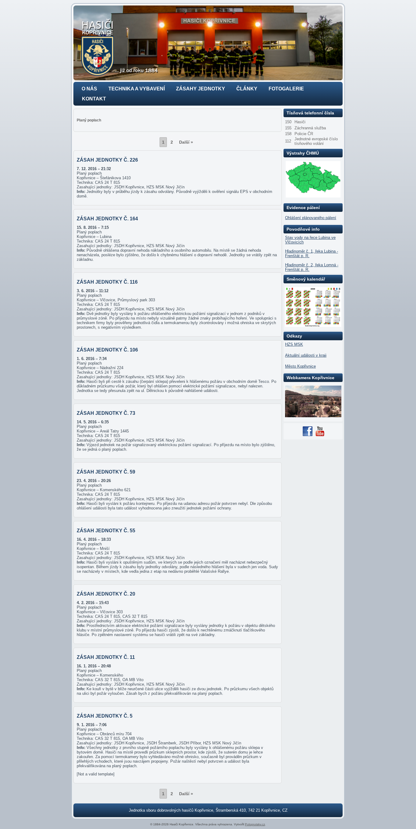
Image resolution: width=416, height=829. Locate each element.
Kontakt (94, 98)
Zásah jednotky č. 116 (107, 282)
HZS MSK (294, 344)
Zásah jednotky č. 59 (106, 471)
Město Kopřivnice (300, 366)
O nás (89, 88)
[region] (208, 42)
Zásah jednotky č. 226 (107, 160)
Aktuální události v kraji (305, 355)
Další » (186, 142)
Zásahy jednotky (200, 88)
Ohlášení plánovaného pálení (310, 217)
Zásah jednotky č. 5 (104, 716)
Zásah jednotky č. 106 (107, 349)
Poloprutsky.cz (255, 824)
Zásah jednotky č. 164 (107, 218)
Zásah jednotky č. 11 (106, 657)
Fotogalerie (286, 88)
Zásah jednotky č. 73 (106, 413)
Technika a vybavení (136, 88)
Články (246, 88)
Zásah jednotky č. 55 (106, 530)
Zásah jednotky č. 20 (106, 593)
